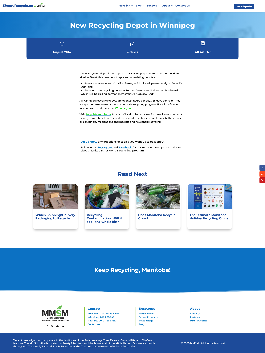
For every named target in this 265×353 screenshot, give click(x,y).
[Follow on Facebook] (47, 326)
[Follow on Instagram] (52, 326)
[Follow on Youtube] (57, 326)
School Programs (148, 317)
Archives (132, 52)
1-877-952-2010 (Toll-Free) (102, 320)
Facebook (125, 147)
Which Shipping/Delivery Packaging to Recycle (55, 216)
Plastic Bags (146, 320)
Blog (139, 5)
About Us (195, 313)
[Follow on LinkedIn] (63, 326)
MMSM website (198, 320)
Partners (195, 317)
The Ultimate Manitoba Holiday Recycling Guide (209, 216)
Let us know (89, 141)
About (166, 5)
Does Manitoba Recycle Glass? (156, 216)
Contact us (94, 324)
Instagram (105, 147)
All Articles (203, 52)
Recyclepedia (244, 6)
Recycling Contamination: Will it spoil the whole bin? (104, 218)
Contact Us (182, 5)
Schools (152, 5)
